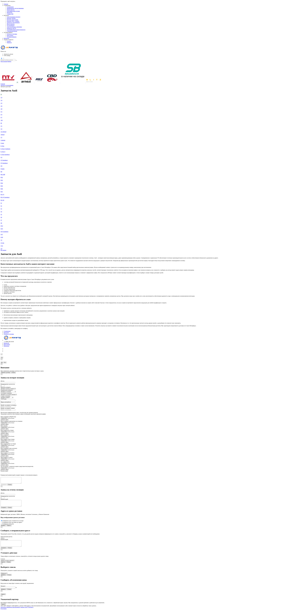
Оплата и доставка (9, 334)
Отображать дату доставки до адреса (12, 522)
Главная (6, 4)
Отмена (13, 372)
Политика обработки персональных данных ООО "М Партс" (17, 607)
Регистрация (4, 61)
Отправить (3, 484)
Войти (9, 61)
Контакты (6, 38)
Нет (5, 362)
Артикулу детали (8, 54)
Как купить (7, 344)
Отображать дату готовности (12, 520)
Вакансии (6, 343)
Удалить (3, 562)
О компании (7, 331)
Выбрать (3, 525)
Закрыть (9, 525)
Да (2, 362)
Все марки (3, 250)
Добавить (3, 574)
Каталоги (6, 332)
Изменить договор (5, 372)
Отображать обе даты (8, 524)
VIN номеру (7, 55)
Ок (2, 357)
